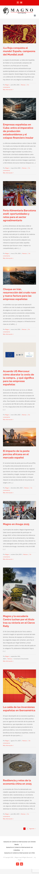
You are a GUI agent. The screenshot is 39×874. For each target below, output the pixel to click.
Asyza (19, 860)
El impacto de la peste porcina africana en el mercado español (16, 454)
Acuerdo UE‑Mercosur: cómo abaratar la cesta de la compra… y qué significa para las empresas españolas (18, 378)
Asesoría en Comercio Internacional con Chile (19, 853)
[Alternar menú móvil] (35, 15)
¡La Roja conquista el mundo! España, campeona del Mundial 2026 (19, 51)
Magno (7, 85)
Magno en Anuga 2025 (16, 524)
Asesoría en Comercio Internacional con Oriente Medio (20, 843)
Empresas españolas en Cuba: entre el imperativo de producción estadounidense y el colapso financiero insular (18, 131)
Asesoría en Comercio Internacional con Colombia (19, 848)
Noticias (23, 85)
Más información (7, 89)
